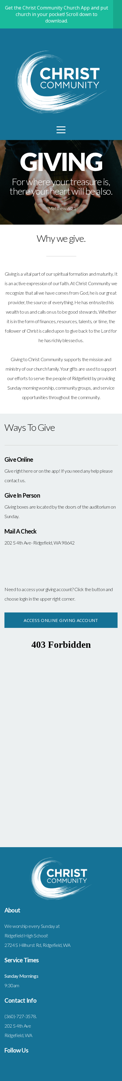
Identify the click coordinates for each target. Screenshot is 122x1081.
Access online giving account (61, 620)
